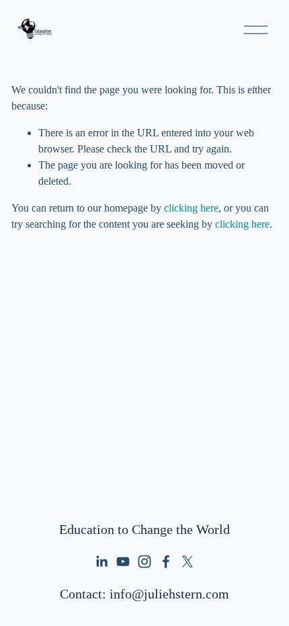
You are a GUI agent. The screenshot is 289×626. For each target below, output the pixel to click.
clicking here (191, 208)
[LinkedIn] (101, 561)
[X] (187, 561)
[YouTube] (123, 561)
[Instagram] (144, 561)
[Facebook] (166, 561)
